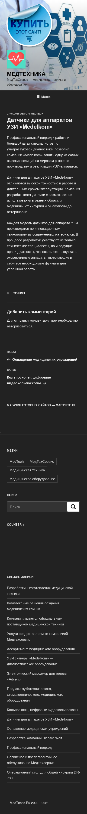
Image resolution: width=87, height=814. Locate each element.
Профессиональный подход (29, 747)
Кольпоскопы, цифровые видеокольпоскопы (42, 709)
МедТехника (26, 74)
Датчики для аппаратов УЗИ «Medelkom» (40, 719)
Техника (19, 293)
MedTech (37, 113)
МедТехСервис (42, 461)
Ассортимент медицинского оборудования (41, 648)
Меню (46, 96)
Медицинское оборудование (32, 478)
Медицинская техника (27, 469)
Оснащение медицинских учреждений (37, 728)
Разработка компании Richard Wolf (34, 737)
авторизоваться (19, 325)
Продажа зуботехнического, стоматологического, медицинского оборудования (35, 694)
